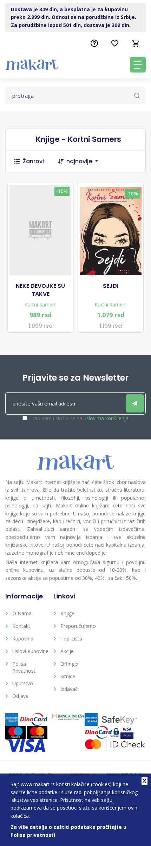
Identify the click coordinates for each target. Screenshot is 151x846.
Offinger (69, 663)
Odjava (20, 696)
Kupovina (22, 638)
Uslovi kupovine (30, 651)
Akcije (67, 651)
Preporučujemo (78, 626)
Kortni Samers (40, 304)
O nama (22, 613)
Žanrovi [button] (33, 161)
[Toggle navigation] (138, 64)
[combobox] (85, 161)
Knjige (67, 613)
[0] (136, 43)
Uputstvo (22, 683)
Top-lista (71, 638)
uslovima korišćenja (106, 418)
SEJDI (110, 286)
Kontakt (21, 626)
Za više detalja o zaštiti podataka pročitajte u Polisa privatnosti (68, 831)
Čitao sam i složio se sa (78, 418)
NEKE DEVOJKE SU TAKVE (40, 290)
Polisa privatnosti (24, 667)
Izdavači (69, 689)
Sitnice (67, 676)
